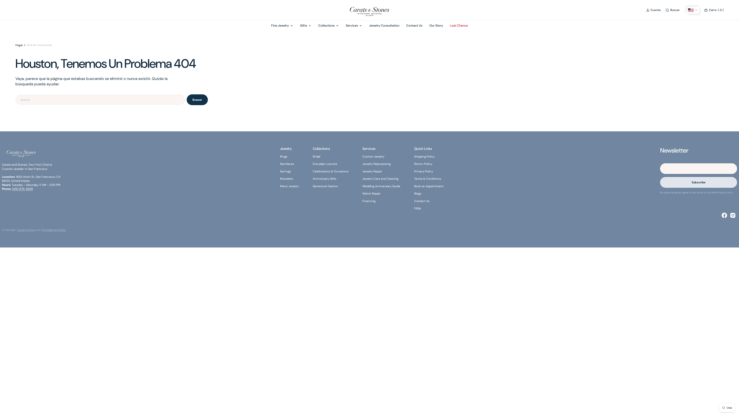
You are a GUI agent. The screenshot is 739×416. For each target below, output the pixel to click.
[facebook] (724, 215)
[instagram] (733, 215)
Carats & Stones (26, 229)
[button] (653, 10)
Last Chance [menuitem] (459, 25)
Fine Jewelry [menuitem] (280, 25)
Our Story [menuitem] (436, 25)
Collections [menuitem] (326, 25)
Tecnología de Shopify (54, 229)
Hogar (19, 45)
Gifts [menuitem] (303, 25)
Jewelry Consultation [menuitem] (384, 25)
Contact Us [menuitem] (414, 25)
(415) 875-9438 (22, 189)
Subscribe (699, 182)
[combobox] (100, 99)
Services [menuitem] (352, 25)
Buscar (197, 100)
